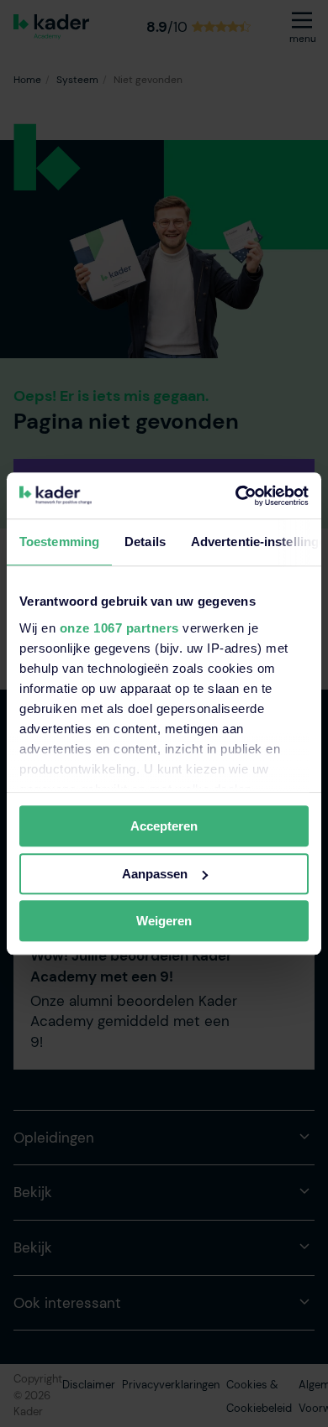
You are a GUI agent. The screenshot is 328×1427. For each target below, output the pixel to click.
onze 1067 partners (119, 628)
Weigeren (164, 921)
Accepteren (164, 826)
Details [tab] (145, 541)
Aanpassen (155, 874)
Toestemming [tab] (59, 541)
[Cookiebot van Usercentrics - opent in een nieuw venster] (236, 496)
